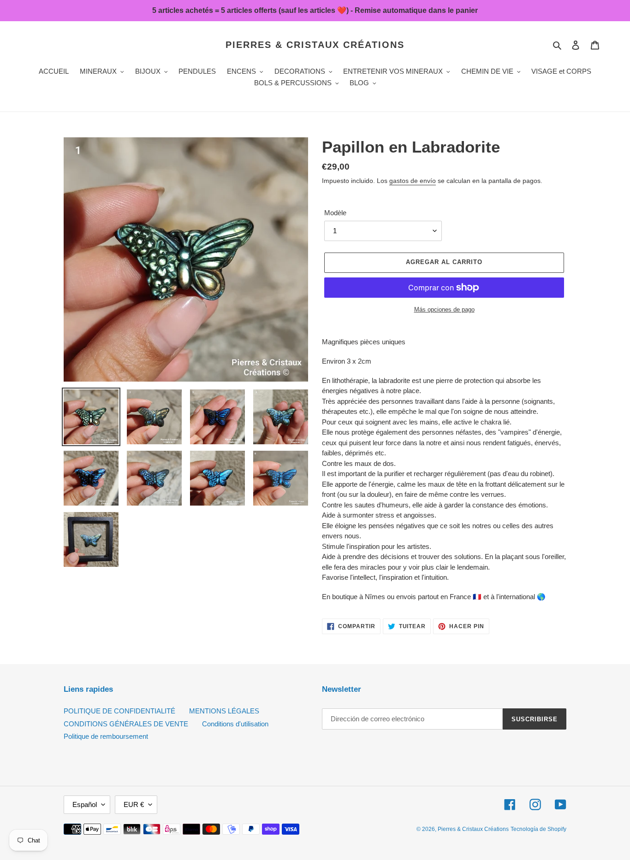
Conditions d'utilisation (235, 724)
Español (84, 804)
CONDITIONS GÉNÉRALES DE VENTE (126, 724)
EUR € (134, 804)
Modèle (335, 213)
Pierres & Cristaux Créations (315, 45)
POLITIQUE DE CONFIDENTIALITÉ (119, 711)
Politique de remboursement (106, 736)
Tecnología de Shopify (538, 829)
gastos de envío (412, 180)
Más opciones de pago (444, 309)
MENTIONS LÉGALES (224, 711)
